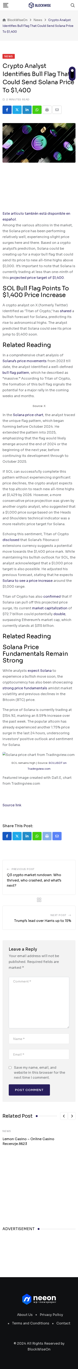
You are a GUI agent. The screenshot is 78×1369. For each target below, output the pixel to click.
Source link (11, 805)
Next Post (58, 915)
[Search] (73, 5)
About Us (25, 1315)
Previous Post (23, 869)
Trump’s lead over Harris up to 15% (42, 921)
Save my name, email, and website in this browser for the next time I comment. (39, 1072)
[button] (64, 1116)
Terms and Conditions (30, 1323)
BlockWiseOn (39, 1349)
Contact (63, 1323)
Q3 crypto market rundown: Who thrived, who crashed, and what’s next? (34, 880)
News (6, 1131)
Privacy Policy (51, 1315)
